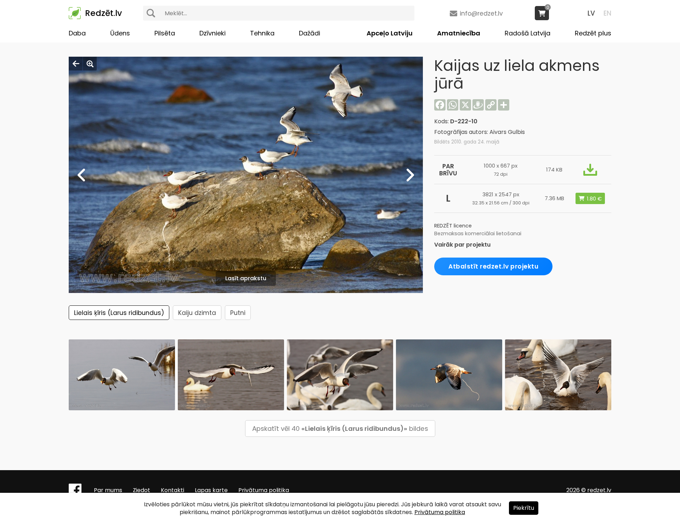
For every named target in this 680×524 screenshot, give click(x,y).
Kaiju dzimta (197, 313)
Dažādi (309, 33)
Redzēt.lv (103, 13)
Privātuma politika (263, 490)
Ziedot (141, 490)
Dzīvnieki (212, 33)
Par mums (108, 490)
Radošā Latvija (527, 33)
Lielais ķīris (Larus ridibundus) (119, 313)
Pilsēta (164, 33)
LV (591, 13)
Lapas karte (211, 490)
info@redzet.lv (481, 13)
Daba (77, 33)
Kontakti (172, 490)
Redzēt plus (593, 33)
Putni (237, 313)
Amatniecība (458, 33)
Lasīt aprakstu (245, 278)
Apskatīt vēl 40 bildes (340, 428)
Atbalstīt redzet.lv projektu (493, 266)
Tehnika (262, 33)
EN (607, 13)
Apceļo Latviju (390, 33)
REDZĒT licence (453, 225)
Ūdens (120, 33)
